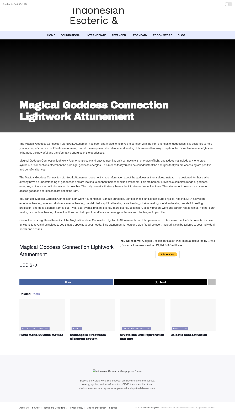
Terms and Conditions (54, 407)
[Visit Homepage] (117, 19)
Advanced (118, 35)
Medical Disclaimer (96, 407)
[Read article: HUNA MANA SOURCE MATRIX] (42, 315)
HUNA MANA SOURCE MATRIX (41, 334)
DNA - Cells (180, 328)
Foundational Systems (136, 328)
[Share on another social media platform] (212, 282)
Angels (77, 328)
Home (51, 35)
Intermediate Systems (35, 328)
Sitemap (113, 407)
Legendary (139, 35)
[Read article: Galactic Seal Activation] (193, 315)
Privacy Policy (76, 407)
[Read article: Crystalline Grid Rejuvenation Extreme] (142, 315)
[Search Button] (231, 35)
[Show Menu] (4, 35)
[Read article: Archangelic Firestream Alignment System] (92, 315)
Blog (181, 35)
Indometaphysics (151, 407)
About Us (24, 407)
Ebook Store (162, 35)
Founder (36, 407)
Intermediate (96, 35)
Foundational (71, 35)
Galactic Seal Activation (188, 334)
